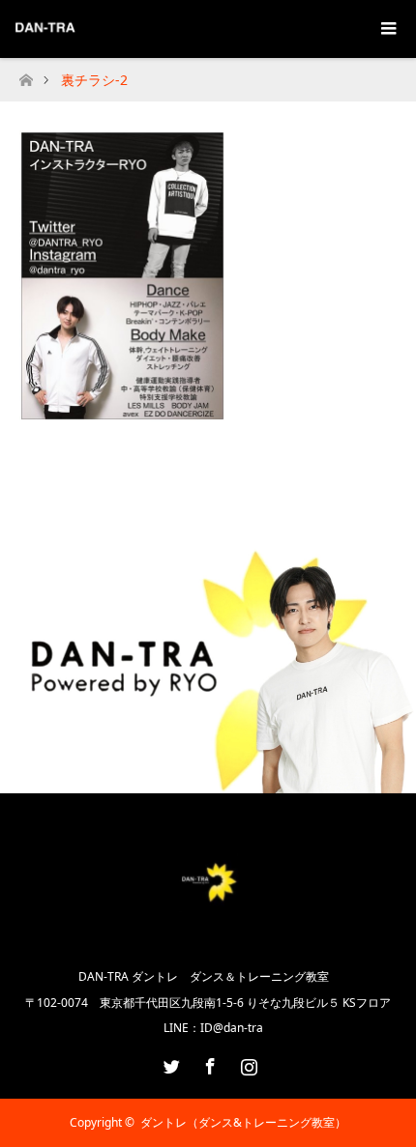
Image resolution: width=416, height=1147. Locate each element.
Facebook (208, 1062)
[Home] (25, 75)
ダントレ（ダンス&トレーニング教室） (243, 1122)
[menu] (387, 29)
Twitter (169, 1062)
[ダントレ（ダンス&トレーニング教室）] (208, 931)
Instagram (246, 1062)
